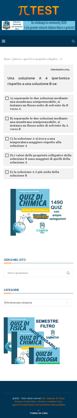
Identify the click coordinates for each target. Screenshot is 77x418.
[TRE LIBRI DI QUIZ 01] (32, 319)
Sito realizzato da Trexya (53, 398)
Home (7, 59)
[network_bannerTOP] (38, 23)
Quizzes (17, 59)
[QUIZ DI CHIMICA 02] (38, 190)
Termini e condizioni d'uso (50, 401)
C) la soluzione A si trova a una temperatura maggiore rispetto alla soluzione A (35, 142)
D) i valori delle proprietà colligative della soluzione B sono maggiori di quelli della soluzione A (40, 158)
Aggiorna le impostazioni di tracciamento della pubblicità (38, 404)
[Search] (73, 41)
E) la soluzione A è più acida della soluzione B (34, 173)
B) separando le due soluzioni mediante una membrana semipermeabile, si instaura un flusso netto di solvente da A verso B (39, 124)
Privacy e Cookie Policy (25, 401)
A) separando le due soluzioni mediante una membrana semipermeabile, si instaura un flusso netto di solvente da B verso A (39, 103)
